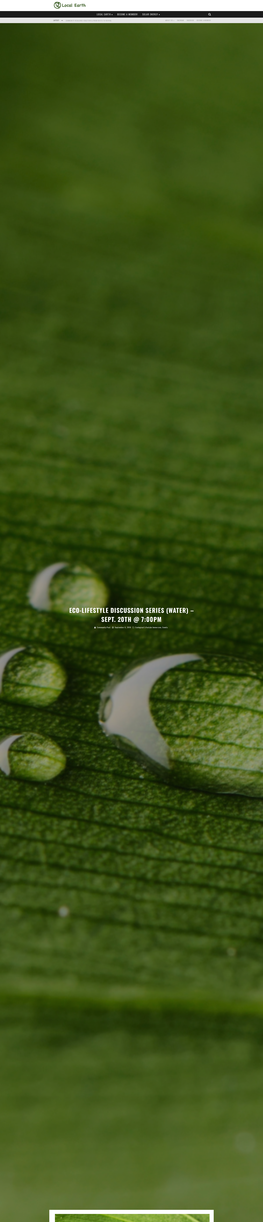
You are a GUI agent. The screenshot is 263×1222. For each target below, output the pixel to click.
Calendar (180, 20)
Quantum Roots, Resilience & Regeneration (83, 21)
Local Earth (104, 14)
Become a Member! (127, 14)
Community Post (104, 627)
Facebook (190, 20)
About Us (169, 20)
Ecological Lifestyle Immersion (148, 627)
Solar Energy (150, 14)
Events (165, 627)
